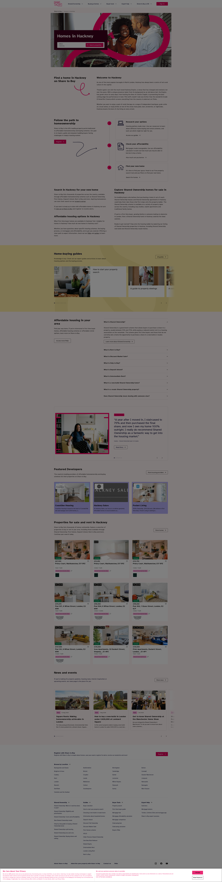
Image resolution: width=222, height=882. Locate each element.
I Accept (197, 872)
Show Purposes (197, 877)
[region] (111, 875)
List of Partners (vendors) (104, 877)
